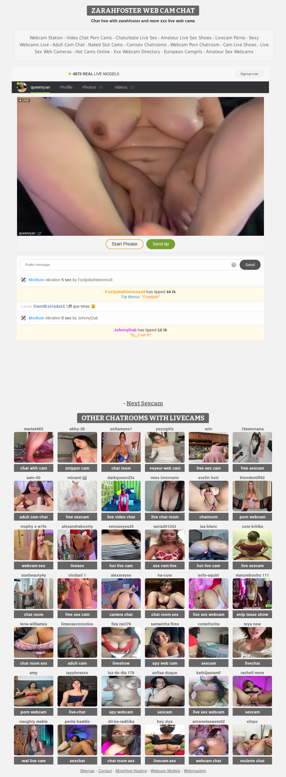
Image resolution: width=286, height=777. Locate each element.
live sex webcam (208, 614)
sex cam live (165, 565)
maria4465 (33, 428)
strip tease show (252, 614)
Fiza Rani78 (121, 624)
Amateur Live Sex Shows (186, 37)
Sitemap (87, 770)
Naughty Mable (33, 721)
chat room (121, 468)
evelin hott (208, 477)
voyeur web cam (164, 468)
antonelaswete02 (208, 721)
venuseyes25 (121, 526)
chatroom (208, 516)
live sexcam (252, 565)
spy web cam (164, 663)
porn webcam (252, 516)
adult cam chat (34, 516)
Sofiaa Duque (164, 672)
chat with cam (33, 468)
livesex (77, 565)
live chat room (164, 516)
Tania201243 (164, 526)
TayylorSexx (77, 672)
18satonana (252, 428)
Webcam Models (165, 770)
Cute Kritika (252, 526)
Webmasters (195, 770)
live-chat (77, 712)
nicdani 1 (77, 575)
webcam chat (208, 760)
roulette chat (252, 760)
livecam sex (165, 760)
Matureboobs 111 (252, 575)
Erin (208, 428)
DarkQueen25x (121, 477)
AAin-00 (33, 477)
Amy (33, 672)
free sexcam (252, 468)
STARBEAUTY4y (33, 575)
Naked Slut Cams (105, 44)
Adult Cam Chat (69, 44)
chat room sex (164, 614)
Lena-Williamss (33, 624)
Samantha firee (165, 624)
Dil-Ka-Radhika (121, 721)
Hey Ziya (165, 721)
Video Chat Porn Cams (89, 37)
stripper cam (77, 468)
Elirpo (252, 721)
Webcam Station (46, 37)
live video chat (121, 516)
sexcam (208, 663)
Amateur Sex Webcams (230, 51)
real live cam (34, 760)
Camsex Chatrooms (147, 44)
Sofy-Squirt (208, 575)
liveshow (121, 663)
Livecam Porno (230, 37)
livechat (252, 663)
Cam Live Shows (240, 44)
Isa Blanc (208, 526)
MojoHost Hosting (131, 770)
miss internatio (165, 477)
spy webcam (121, 712)
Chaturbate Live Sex (136, 37)
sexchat (77, 760)
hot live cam (121, 565)
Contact (105, 770)
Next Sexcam (145, 403)
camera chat (121, 614)
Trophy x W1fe (34, 526)
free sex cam (209, 468)
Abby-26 (77, 428)
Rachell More (252, 672)
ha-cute (165, 575)
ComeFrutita (209, 624)
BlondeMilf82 (252, 477)
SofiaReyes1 (121, 428)
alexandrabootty (77, 526)
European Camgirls (183, 51)
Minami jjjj (77, 477)
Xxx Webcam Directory (136, 51)
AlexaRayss (121, 575)
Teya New (252, 624)
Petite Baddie (77, 721)
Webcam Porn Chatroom (195, 44)
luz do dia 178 (121, 672)
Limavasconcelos (77, 624)
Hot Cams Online (92, 51)
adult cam (77, 663)
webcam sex (33, 565)
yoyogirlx (165, 428)
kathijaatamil (208, 672)
